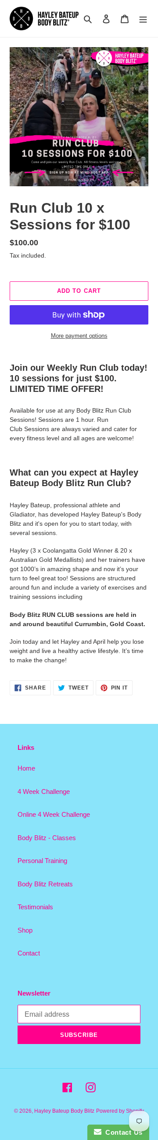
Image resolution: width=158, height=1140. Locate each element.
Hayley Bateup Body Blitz (64, 1111)
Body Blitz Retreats (45, 884)
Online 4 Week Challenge (54, 814)
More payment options (79, 335)
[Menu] (143, 18)
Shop (25, 930)
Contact (29, 953)
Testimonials (35, 907)
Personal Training (42, 860)
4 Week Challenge (44, 791)
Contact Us (122, 1132)
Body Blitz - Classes (47, 837)
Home (26, 768)
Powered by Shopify (120, 1111)
